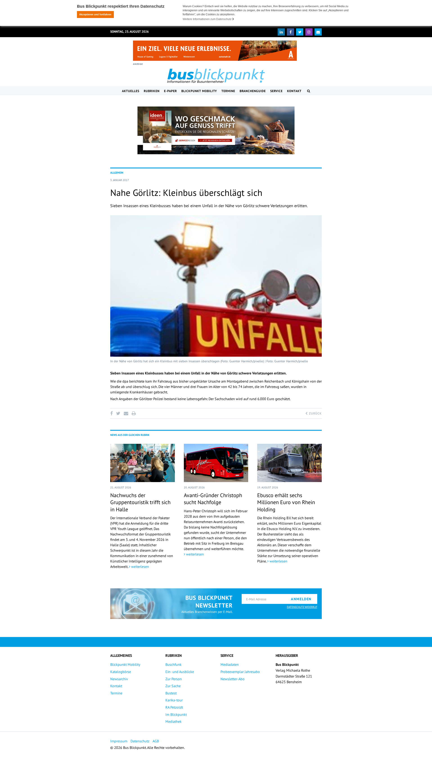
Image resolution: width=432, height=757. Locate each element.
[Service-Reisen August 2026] (216, 130)
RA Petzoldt (174, 707)
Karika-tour (174, 700)
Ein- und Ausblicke (179, 671)
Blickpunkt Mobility (199, 91)
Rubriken (152, 91)
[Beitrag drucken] (133, 413)
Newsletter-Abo (232, 679)
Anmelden (301, 599)
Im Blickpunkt (176, 714)
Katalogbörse (120, 671)
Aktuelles (130, 91)
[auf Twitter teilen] (118, 413)
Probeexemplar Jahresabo (240, 671)
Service (276, 91)
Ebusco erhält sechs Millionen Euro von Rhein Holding (286, 502)
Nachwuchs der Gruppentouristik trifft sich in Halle (140, 502)
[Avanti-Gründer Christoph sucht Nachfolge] (216, 463)
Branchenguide (253, 91)
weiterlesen (139, 566)
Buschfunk (173, 664)
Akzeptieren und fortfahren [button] (95, 14)
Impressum (118, 741)
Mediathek (173, 721)
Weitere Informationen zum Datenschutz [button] (207, 19)
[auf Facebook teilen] (112, 413)
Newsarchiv (119, 679)
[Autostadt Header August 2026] (215, 51)
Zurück (315, 413)
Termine (228, 91)
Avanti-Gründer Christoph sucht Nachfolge (213, 499)
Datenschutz (139, 741)
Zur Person (173, 679)
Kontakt (294, 91)
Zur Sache (173, 686)
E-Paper (170, 91)
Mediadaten (229, 664)
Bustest (171, 693)
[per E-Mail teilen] (126, 413)
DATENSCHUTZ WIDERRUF (302, 607)
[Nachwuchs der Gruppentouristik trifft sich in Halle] (142, 463)
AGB (156, 741)
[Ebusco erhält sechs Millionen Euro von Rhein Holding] (289, 463)
